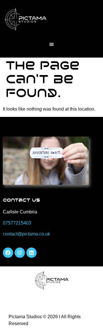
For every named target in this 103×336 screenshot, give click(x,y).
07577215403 (17, 223)
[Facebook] (8, 252)
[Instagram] (20, 252)
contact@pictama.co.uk (26, 233)
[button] (51, 44)
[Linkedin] (31, 252)
